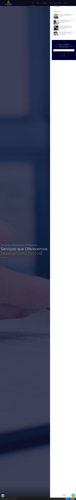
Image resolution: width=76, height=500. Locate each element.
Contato (65, 3)
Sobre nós (38, 3)
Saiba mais (4, 257)
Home (33, 3)
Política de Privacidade (12, 498)
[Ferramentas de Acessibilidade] (3, 495)
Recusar (72, 498)
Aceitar (67, 498)
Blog (51, 3)
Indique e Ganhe (58, 3)
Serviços (45, 3)
